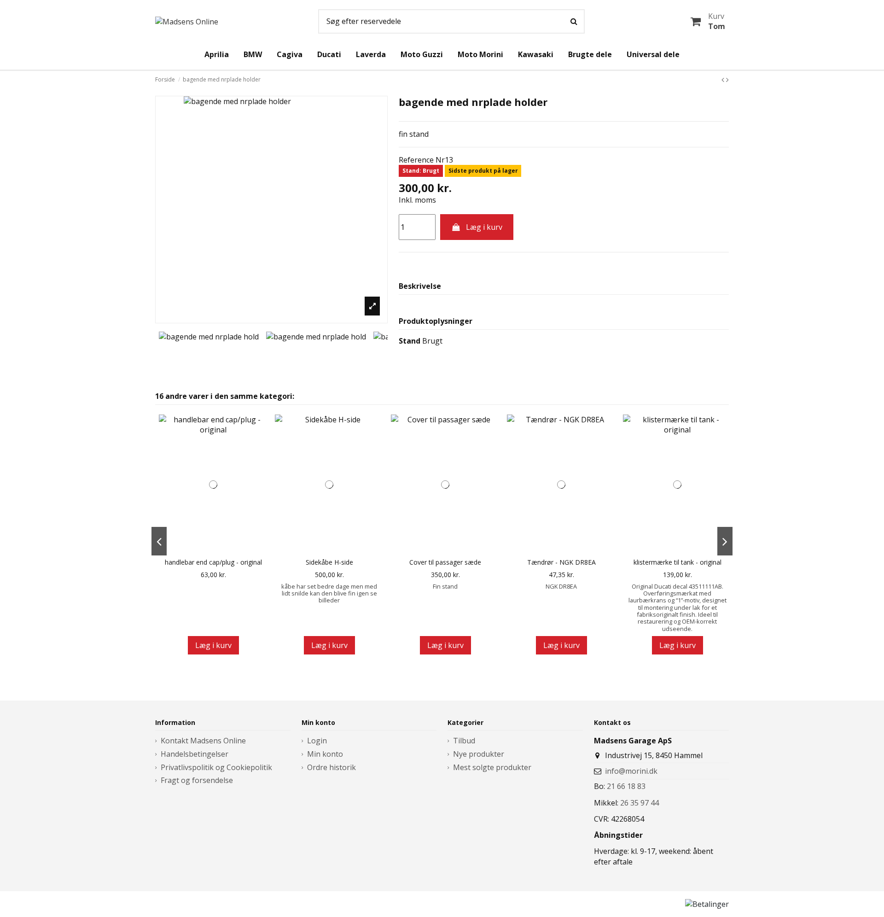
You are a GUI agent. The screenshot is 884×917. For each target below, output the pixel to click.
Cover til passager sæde (445, 563)
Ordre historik (331, 767)
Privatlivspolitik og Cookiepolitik (216, 767)
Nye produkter (478, 754)
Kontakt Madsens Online (203, 741)
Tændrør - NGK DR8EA (561, 563)
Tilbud (464, 741)
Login (317, 741)
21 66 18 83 (626, 786)
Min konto (325, 754)
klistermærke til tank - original (677, 563)
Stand (409, 341)
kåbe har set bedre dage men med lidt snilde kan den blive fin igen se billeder (329, 593)
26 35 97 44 (639, 803)
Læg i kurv (484, 227)
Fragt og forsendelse (197, 780)
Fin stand (445, 586)
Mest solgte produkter (492, 767)
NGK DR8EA (561, 586)
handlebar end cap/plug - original (213, 563)
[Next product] (727, 80)
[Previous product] (723, 80)
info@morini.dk (631, 771)
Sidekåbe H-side (329, 563)
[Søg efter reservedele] (574, 21)
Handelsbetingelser (194, 754)
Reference (416, 160)
